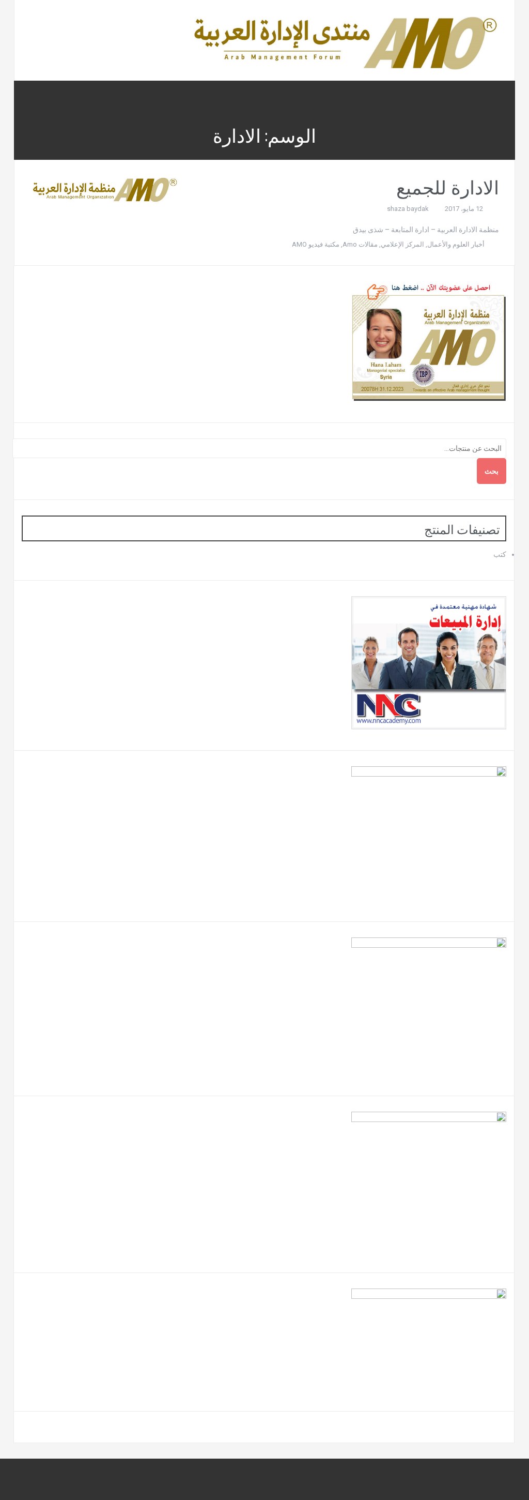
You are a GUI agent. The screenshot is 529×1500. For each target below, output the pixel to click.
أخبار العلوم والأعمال (456, 244)
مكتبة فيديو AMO (315, 244)
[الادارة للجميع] (104, 189)
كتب (499, 554)
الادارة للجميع (447, 186)
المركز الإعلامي (402, 244)
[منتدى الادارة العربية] (344, 40)
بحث (492, 471)
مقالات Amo (360, 244)
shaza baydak (408, 209)
